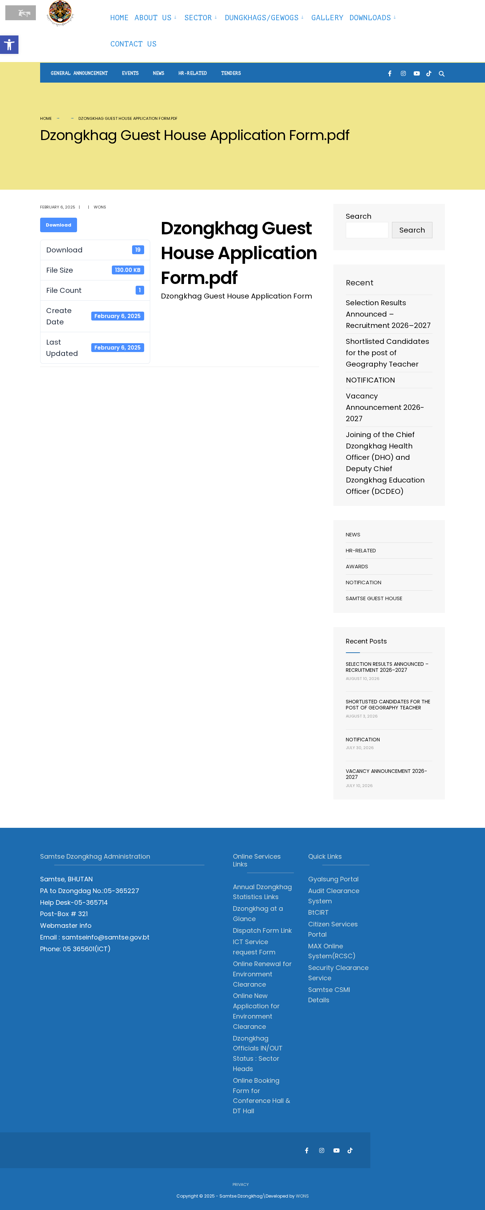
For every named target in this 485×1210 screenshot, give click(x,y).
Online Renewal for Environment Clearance (262, 974)
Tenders (231, 73)
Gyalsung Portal (333, 879)
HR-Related (193, 73)
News (158, 73)
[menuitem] (156, 17)
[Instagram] (403, 73)
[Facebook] (390, 73)
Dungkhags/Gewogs (262, 17)
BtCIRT (318, 912)
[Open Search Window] (441, 73)
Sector (198, 17)
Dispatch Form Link (262, 930)
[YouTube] (416, 73)
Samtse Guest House (374, 598)
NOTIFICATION (370, 380)
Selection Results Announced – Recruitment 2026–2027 (388, 314)
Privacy (241, 1184)
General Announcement (79, 73)
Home (119, 17)
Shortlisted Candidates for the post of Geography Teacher (387, 352)
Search (358, 216)
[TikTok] (429, 73)
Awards (357, 566)
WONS (302, 1196)
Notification (363, 582)
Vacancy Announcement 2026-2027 (385, 407)
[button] (9, 44)
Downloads (370, 17)
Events (130, 73)
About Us (153, 17)
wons (100, 207)
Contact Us (133, 44)
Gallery (327, 17)
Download (58, 225)
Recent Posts (366, 641)
